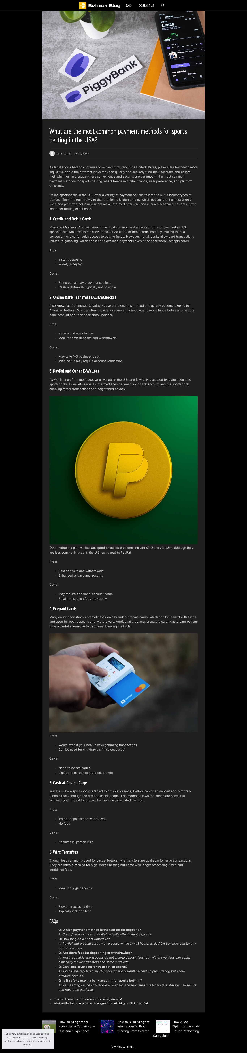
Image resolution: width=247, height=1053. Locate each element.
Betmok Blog (104, 5)
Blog (129, 5)
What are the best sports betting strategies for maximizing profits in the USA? (101, 1003)
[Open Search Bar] (162, 5)
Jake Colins (63, 153)
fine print (25, 1037)
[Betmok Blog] (82, 5)
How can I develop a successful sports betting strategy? (88, 999)
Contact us (146, 5)
